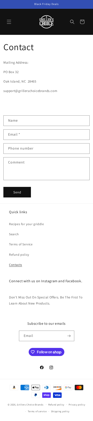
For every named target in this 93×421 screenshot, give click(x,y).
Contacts (15, 265)
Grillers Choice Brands (30, 404)
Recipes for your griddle (26, 224)
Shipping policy (60, 411)
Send (17, 192)
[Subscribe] (69, 336)
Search (14, 234)
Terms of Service (21, 244)
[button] (9, 22)
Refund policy (19, 255)
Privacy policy (77, 404)
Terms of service (37, 411)
